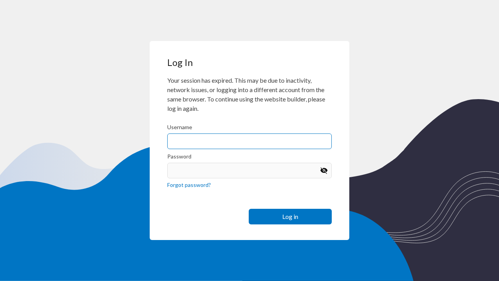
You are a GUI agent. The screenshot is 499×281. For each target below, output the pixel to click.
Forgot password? (189, 184)
